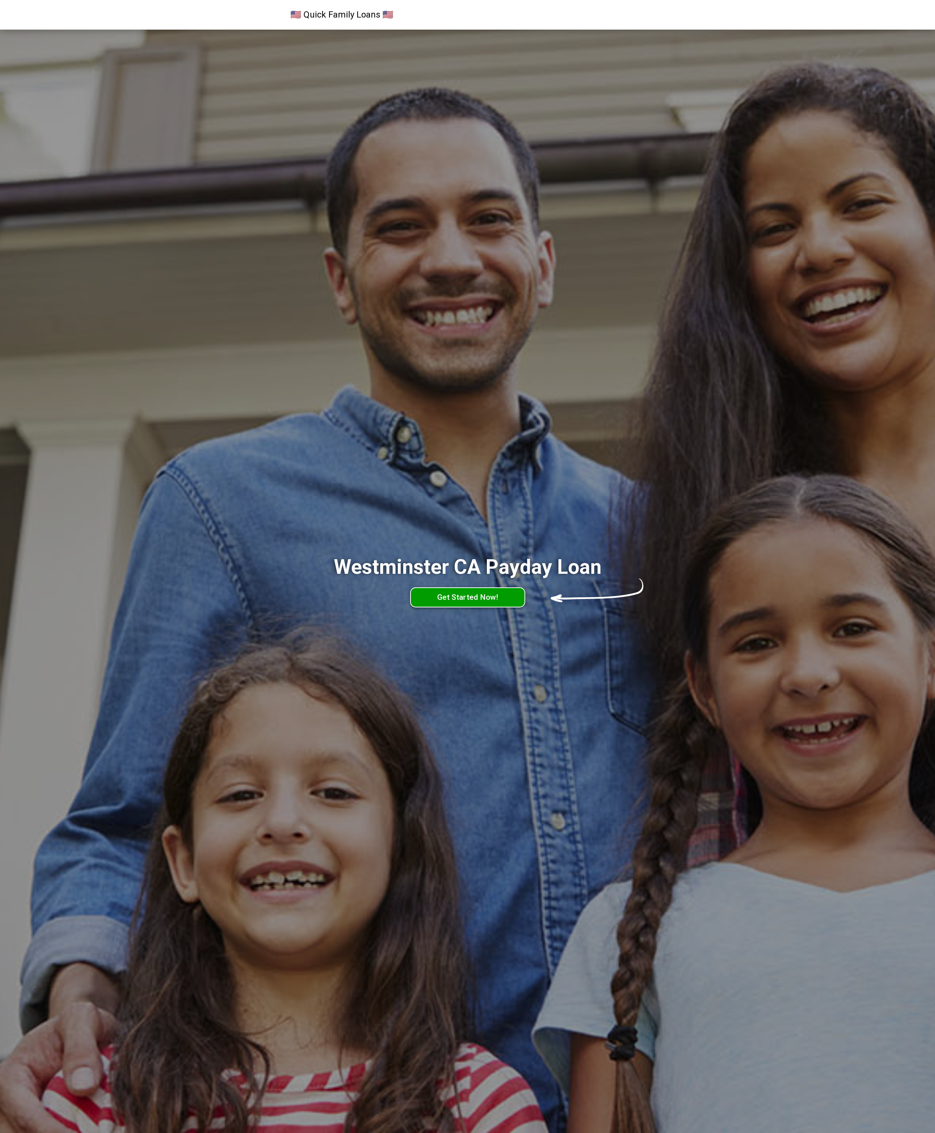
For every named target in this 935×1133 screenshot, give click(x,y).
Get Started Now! (467, 597)
